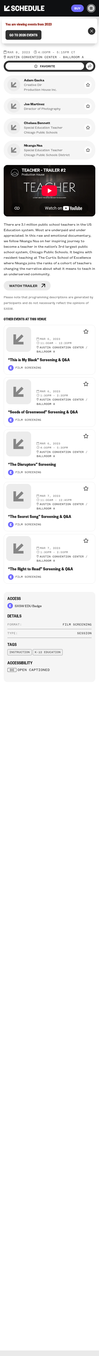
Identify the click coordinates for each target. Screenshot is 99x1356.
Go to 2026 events (23, 35)
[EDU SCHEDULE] (24, 8)
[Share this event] (89, 66)
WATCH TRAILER (23, 286)
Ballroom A (73, 57)
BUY (77, 8)
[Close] (91, 31)
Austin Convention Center (32, 57)
